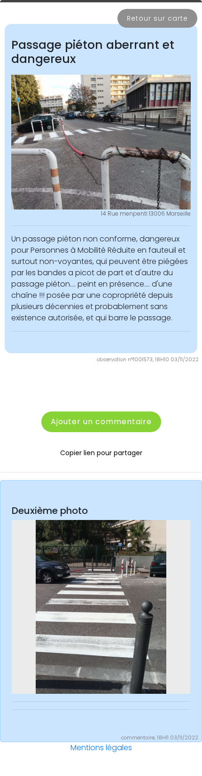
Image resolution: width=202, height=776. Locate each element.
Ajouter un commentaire (101, 421)
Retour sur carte (157, 18)
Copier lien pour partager (101, 453)
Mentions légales (101, 747)
